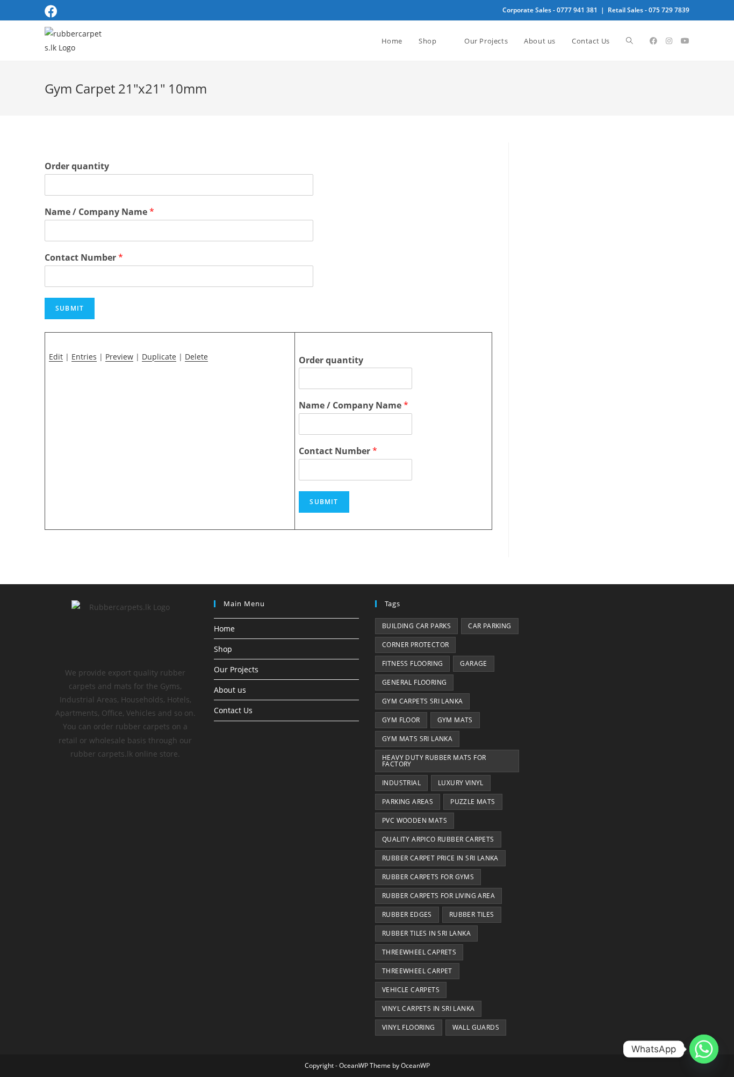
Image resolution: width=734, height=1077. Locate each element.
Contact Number (84, 257)
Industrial (401, 782)
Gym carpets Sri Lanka (422, 701)
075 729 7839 (669, 10)
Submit (69, 308)
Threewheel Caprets (419, 952)
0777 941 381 (577, 10)
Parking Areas (407, 801)
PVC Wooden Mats (414, 820)
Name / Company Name (99, 212)
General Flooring (414, 682)
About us (230, 690)
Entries (84, 356)
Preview (119, 356)
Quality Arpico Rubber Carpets (438, 839)
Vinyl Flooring (408, 1027)
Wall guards (475, 1027)
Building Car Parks (416, 625)
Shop (223, 649)
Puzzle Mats (472, 801)
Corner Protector (415, 644)
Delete (196, 356)
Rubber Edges (407, 914)
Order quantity (77, 166)
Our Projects (236, 669)
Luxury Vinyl (461, 782)
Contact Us (233, 710)
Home (224, 628)
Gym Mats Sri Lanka (417, 738)
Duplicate (159, 356)
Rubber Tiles (471, 914)
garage (473, 663)
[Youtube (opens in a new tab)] (685, 41)
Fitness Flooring (412, 663)
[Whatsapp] (703, 1049)
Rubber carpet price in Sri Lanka (440, 858)
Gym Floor (401, 719)
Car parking (489, 625)
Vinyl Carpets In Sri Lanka (428, 1008)
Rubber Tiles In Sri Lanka (426, 933)
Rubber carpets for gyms (428, 876)
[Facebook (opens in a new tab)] (53, 11)
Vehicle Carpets (411, 989)
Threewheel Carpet (417, 970)
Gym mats (455, 719)
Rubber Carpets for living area (438, 895)
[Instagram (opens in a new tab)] (669, 41)
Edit (56, 356)
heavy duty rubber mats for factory (434, 761)
